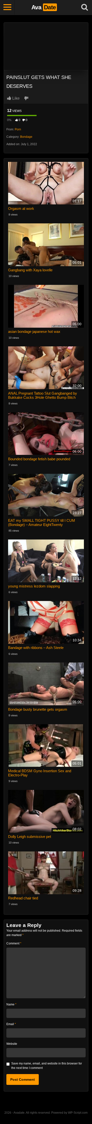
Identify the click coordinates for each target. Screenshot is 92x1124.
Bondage (26, 137)
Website (11, 1044)
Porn (18, 129)
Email (11, 1024)
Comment (13, 943)
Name (11, 1004)
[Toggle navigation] (7, 7)
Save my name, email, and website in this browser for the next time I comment (46, 1066)
